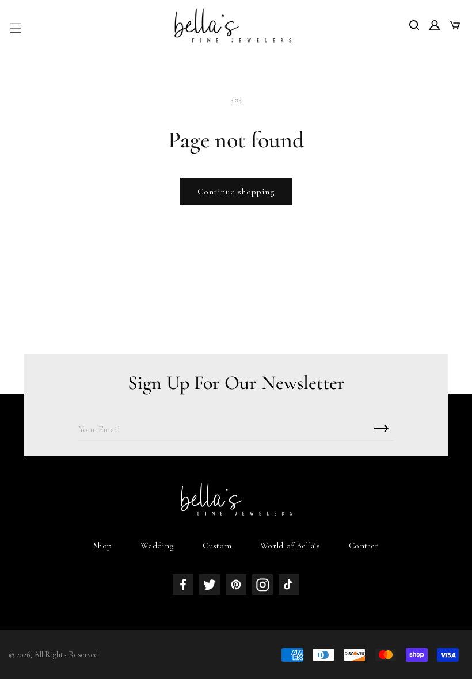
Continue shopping (236, 191)
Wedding (157, 545)
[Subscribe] (381, 428)
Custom (217, 545)
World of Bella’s (290, 545)
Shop (103, 545)
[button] (15, 28)
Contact (363, 545)
